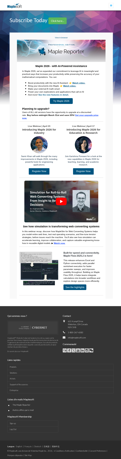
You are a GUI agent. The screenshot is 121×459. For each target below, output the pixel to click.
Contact (67, 315)
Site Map (28, 455)
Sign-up (13, 423)
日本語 (46, 446)
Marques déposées (15, 455)
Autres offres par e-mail (23, 410)
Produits (13, 367)
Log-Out (13, 429)
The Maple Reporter (21, 405)
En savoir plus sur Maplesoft (17, 351)
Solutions (13, 373)
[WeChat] (91, 350)
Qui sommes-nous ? (17, 315)
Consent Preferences (97, 451)
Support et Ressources (19, 384)
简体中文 (56, 446)
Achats (12, 378)
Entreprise (14, 390)
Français (28, 446)
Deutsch (37, 446)
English (19, 446)
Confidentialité (82, 451)
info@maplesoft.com (77, 337)
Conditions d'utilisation (64, 451)
